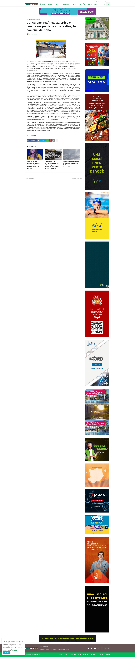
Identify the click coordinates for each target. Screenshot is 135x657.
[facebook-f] (96, 1)
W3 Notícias (37, 654)
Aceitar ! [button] (7, 652)
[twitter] (98, 1)
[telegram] (107, 1)
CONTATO (73, 654)
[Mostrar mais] (57, 140)
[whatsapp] (105, 1)
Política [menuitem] (74, 4)
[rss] (109, 1)
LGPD (79, 654)
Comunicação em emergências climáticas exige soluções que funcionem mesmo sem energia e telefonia (52, 165)
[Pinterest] (50, 140)
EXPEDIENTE (86, 654)
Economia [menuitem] (66, 4)
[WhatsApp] (47, 140)
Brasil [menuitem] (50, 4)
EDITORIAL (94, 654)
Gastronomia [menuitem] (92, 4)
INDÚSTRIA (38, 1)
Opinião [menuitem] (82, 4)
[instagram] (100, 1)
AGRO (26, 1)
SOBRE (67, 654)
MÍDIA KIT (101, 654)
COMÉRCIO (31, 1)
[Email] (53, 140)
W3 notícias (37, 19)
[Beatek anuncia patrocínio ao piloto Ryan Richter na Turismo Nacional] (71, 154)
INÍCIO (61, 654)
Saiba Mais (14, 650)
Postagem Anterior (30, 178)
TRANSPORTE (46, 1)
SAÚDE (52, 1)
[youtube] (103, 1)
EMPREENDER (58, 1)
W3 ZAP (108, 654)
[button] (104, 4)
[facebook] (88, 648)
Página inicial (30, 19)
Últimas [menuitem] (42, 4)
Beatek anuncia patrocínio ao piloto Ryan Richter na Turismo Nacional (71, 163)
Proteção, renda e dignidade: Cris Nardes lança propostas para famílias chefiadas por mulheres (33, 165)
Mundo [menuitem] (57, 4)
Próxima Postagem (76, 178)
